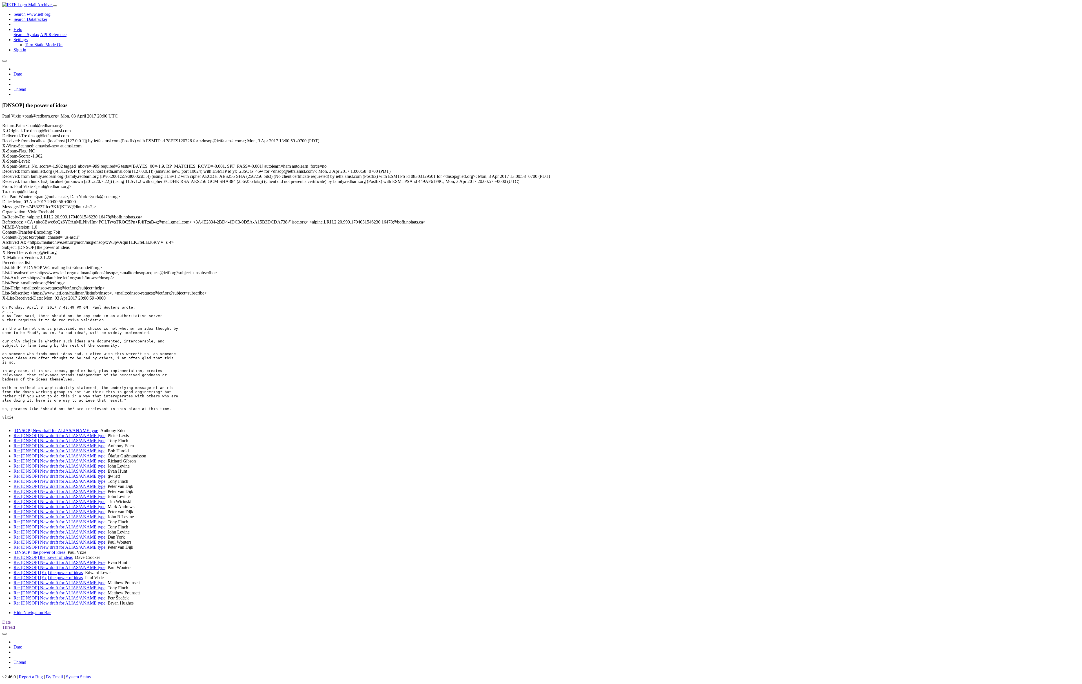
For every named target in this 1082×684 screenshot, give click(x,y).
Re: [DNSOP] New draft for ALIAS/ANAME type (59, 435)
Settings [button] (21, 39)
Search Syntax (26, 34)
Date (18, 74)
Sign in (20, 49)
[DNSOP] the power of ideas (39, 552)
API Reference (53, 34)
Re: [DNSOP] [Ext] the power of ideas (48, 572)
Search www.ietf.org (32, 14)
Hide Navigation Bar (32, 612)
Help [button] (18, 29)
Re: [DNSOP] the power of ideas (43, 557)
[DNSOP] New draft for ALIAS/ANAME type (56, 430)
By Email (54, 676)
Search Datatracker (30, 19)
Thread (20, 89)
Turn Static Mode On (44, 44)
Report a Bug (31, 676)
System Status (78, 676)
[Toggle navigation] (55, 6)
